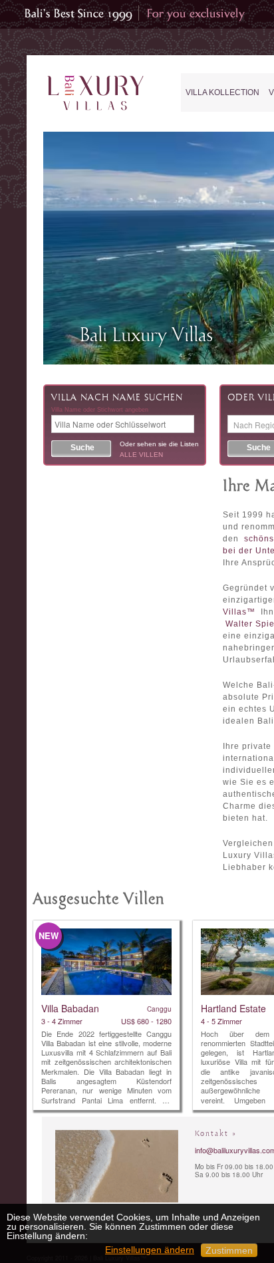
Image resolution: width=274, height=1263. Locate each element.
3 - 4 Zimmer (61, 1021)
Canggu (159, 1009)
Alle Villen (141, 454)
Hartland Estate (233, 1008)
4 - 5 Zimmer (221, 1021)
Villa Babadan (70, 1008)
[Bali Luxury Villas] (95, 93)
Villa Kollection (222, 92)
